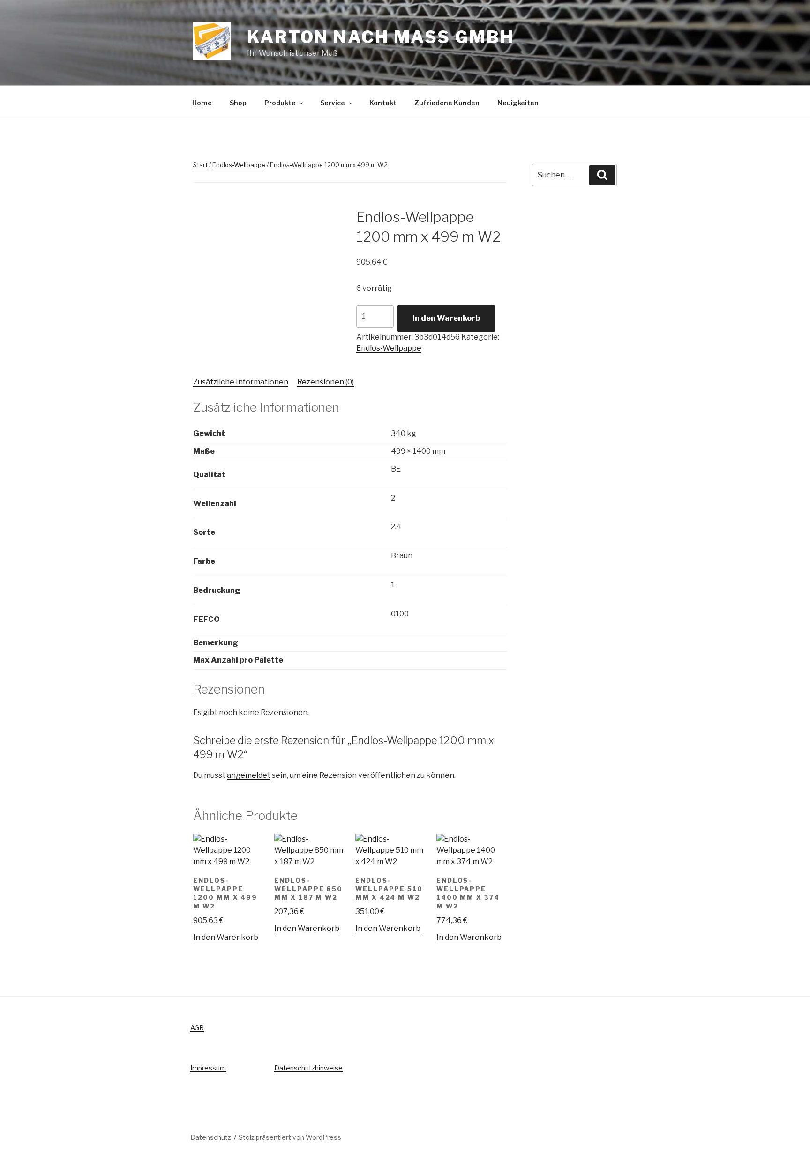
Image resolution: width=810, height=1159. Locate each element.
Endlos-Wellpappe (238, 165)
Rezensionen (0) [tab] (325, 381)
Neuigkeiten (518, 103)
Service (332, 103)
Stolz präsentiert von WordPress (290, 1137)
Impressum (208, 1068)
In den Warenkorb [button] (225, 937)
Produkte (280, 103)
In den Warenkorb (446, 318)
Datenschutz (210, 1137)
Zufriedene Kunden (447, 103)
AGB (197, 1028)
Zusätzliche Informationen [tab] (240, 381)
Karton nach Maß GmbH (380, 37)
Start (200, 165)
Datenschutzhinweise (308, 1068)
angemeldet (248, 775)
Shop (238, 103)
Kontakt (383, 103)
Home (202, 103)
